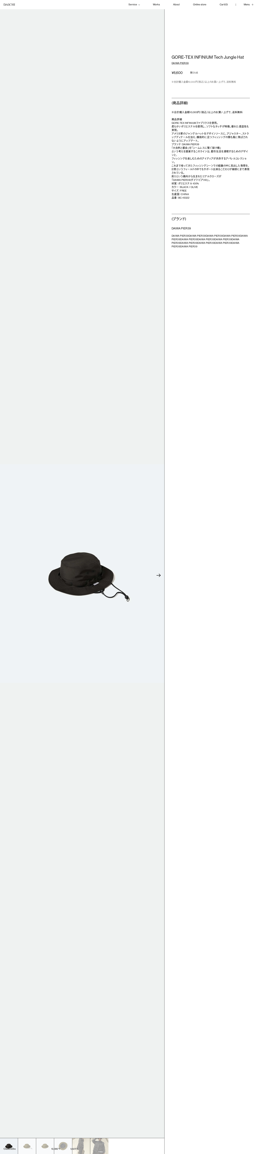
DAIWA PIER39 (180, 63)
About (176, 4)
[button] (158, 575)
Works (156, 4)
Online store (199, 4)
